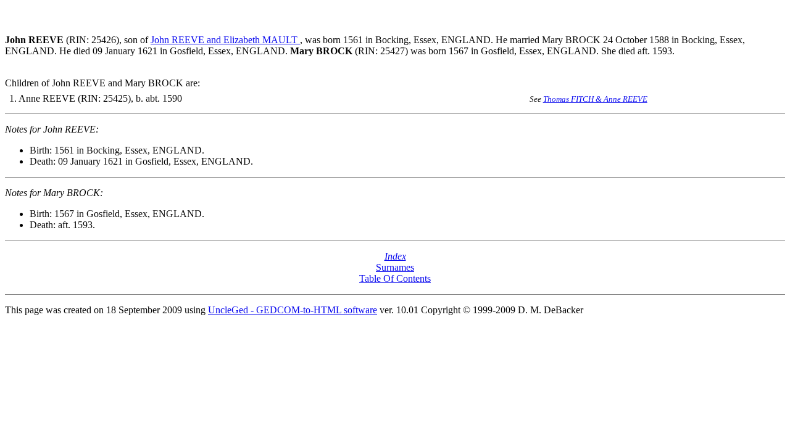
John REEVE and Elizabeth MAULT (225, 40)
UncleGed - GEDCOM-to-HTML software (292, 310)
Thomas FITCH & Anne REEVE (595, 99)
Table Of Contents (395, 278)
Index (395, 256)
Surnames (395, 267)
